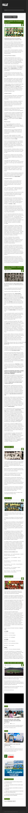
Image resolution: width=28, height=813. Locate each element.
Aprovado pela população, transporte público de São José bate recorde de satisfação (13, 794)
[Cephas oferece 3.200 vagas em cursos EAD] (14, 738)
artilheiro (18, 440)
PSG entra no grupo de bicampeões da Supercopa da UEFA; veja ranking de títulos (13, 791)
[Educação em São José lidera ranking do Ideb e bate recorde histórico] (14, 713)
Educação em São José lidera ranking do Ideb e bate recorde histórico (12, 721)
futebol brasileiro (11, 406)
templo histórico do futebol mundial (15, 382)
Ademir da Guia (9, 125)
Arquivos (6, 801)
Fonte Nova (17, 364)
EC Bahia (11, 301)
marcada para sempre (16, 350)
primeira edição (12, 309)
